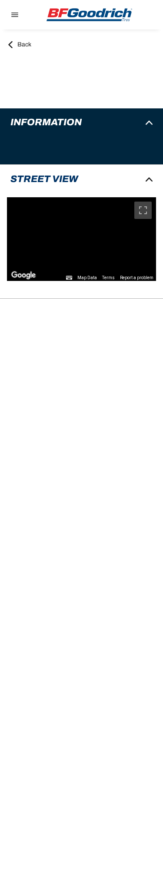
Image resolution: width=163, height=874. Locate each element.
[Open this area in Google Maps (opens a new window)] (23, 275)
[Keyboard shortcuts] (69, 278)
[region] (81, 239)
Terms (108, 277)
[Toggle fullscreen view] (143, 210)
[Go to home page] (90, 15)
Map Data (87, 277)
